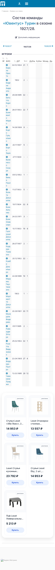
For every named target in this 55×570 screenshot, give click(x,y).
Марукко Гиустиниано (8, 284)
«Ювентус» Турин (19, 23)
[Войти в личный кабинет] (19, 3)
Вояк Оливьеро (8, 222)
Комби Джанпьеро (8, 266)
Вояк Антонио (8, 210)
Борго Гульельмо (8, 135)
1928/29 (47, 46)
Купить (15, 435)
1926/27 (8, 46)
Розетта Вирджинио (8, 349)
